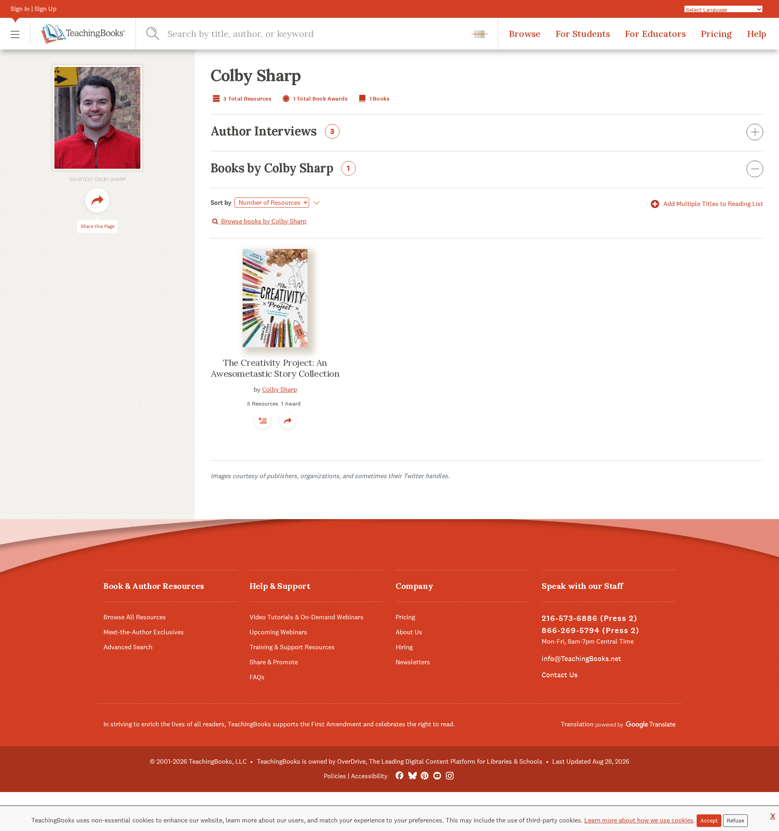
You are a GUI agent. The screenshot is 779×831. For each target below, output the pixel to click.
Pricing (716, 33)
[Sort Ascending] (315, 203)
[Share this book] (288, 420)
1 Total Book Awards (320, 99)
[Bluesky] (412, 776)
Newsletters (413, 662)
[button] (15, 34)
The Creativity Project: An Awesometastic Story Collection (275, 368)
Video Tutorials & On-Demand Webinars (307, 617)
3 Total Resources (246, 99)
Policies (335, 776)
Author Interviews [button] (273, 132)
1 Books (379, 99)
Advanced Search (128, 647)
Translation (578, 724)
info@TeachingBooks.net (581, 658)
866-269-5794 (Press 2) (590, 630)
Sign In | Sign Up (33, 8)
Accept (709, 820)
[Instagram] (449, 776)
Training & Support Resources (292, 647)
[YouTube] (437, 776)
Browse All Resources (134, 617)
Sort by (221, 202)
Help (756, 33)
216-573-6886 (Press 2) (589, 618)
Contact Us (559, 674)
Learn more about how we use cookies (638, 820)
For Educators (655, 33)
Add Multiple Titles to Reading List (712, 204)
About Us (409, 632)
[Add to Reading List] (262, 420)
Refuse (735, 820)
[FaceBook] (399, 776)
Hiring (404, 647)
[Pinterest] (424, 776)
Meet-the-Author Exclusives (143, 632)
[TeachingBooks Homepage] (77, 34)
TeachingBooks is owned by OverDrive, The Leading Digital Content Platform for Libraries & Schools (399, 761)
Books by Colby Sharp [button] (280, 169)
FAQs (257, 677)
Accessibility (369, 776)
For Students (582, 33)
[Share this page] (97, 200)
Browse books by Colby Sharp (262, 221)
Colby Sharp (279, 389)
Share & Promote (274, 662)
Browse (524, 33)
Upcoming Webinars (278, 632)
